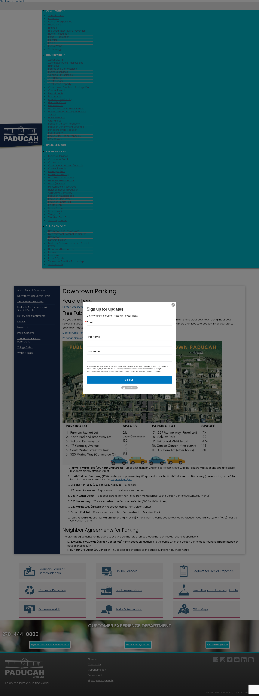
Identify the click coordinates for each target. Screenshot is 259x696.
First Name (93, 337)
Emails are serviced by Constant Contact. (146, 371)
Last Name (93, 351)
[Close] (173, 305)
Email (90, 322)
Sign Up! (129, 380)
